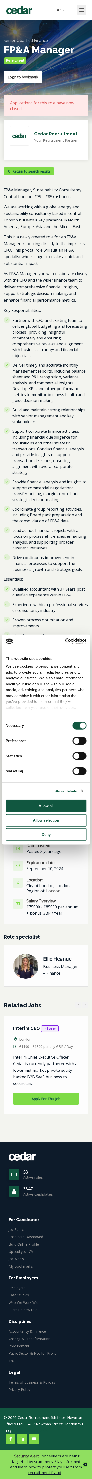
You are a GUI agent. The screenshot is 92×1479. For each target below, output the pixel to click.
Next (85, 1005)
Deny (46, 834)
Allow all (46, 806)
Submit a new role (23, 1309)
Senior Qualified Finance (26, 40)
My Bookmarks (21, 1266)
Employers (17, 1287)
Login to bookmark (23, 77)
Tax (11, 1360)
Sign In (64, 10)
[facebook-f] (10, 1439)
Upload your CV (21, 1251)
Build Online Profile (24, 1244)
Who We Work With (24, 1302)
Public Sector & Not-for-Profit (32, 1353)
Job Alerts (16, 1259)
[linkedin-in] (22, 1439)
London (53, 891)
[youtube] (34, 1439)
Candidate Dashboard (26, 1236)
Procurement (19, 1346)
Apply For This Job (46, 1098)
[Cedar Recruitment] (19, 8)
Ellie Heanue (57, 958)
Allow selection (46, 820)
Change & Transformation (29, 1338)
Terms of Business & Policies (32, 1382)
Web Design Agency (31, 1430)
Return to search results (31, 171)
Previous (78, 1005)
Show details (65, 791)
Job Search (17, 1229)
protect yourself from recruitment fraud (55, 1469)
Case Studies (19, 1295)
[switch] (79, 741)
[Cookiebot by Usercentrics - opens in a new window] (65, 641)
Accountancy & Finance (27, 1331)
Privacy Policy (19, 1389)
